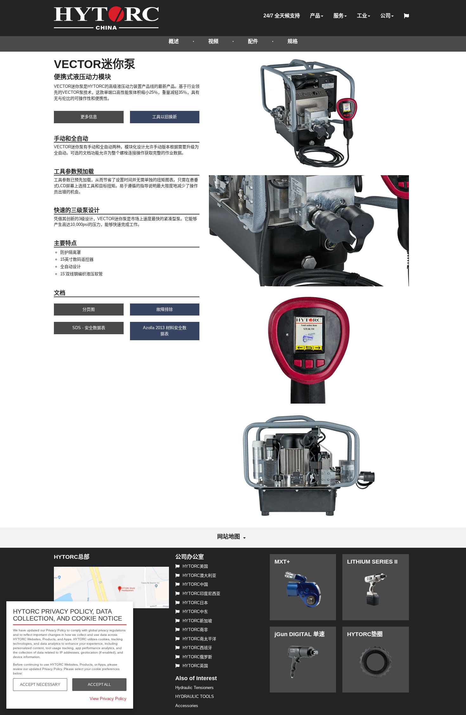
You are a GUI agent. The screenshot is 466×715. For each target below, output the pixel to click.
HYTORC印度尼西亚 (201, 593)
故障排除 (164, 309)
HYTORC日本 (195, 602)
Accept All (99, 684)
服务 (338, 15)
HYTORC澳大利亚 (199, 575)
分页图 (88, 309)
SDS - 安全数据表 (88, 327)
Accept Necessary (40, 684)
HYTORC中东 (195, 611)
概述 (174, 41)
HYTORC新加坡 (197, 620)
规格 (293, 41)
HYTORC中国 (195, 584)
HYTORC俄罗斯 (197, 656)
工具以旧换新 (164, 116)
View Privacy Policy (108, 698)
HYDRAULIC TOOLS (194, 696)
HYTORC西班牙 (197, 647)
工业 (362, 15)
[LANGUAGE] (408, 17)
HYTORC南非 (195, 629)
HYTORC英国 (195, 665)
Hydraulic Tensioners (194, 687)
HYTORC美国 (195, 566)
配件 (253, 41)
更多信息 (89, 116)
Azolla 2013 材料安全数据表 (164, 330)
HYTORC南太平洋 (199, 638)
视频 (213, 41)
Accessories (186, 705)
